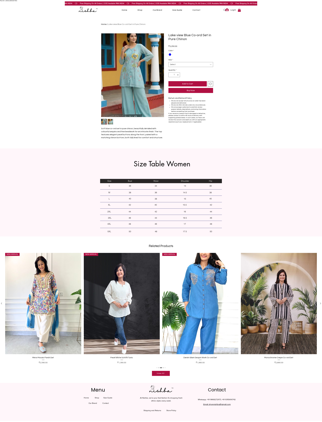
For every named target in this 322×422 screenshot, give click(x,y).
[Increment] (178, 75)
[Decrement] (170, 75)
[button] (239, 10)
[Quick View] (279, 303)
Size (170, 60)
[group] (161, 308)
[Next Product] (320, 303)
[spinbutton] (174, 75)
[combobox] (190, 64)
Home (104, 24)
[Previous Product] (1, 303)
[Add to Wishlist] (210, 83)
